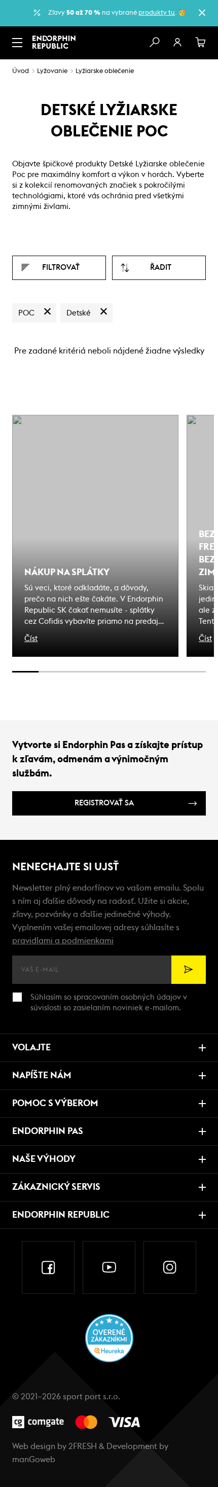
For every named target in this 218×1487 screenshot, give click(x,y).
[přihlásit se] (177, 43)
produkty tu (156, 13)
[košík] (201, 43)
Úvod (20, 71)
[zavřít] (202, 13)
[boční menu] (17, 42)
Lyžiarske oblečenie (105, 71)
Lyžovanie (52, 71)
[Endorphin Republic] (54, 42)
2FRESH (82, 1446)
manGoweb (33, 1460)
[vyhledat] (154, 43)
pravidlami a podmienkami (63, 941)
